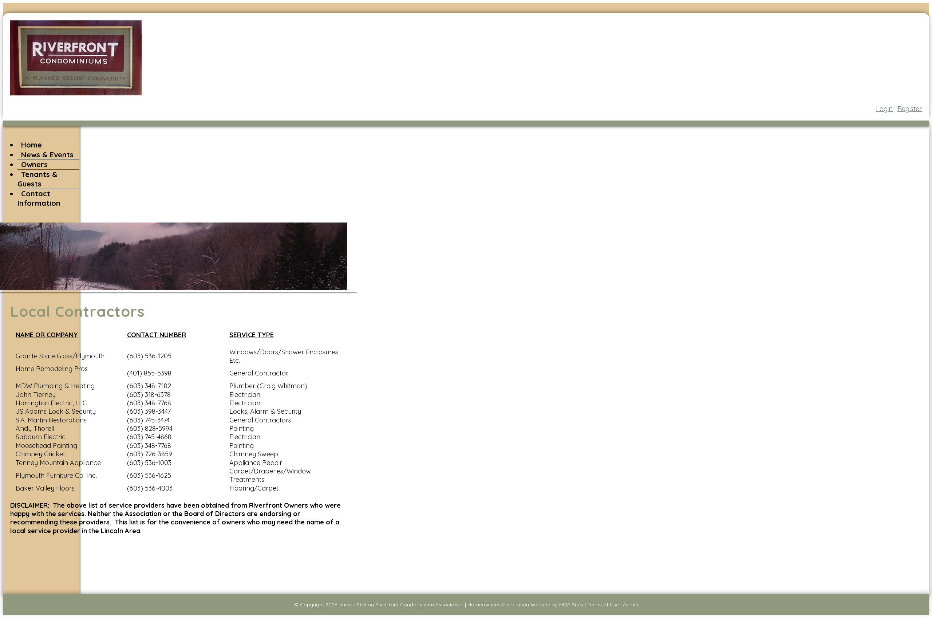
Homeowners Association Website (508, 604)
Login (884, 109)
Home (31, 144)
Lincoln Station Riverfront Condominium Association (401, 604)
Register (909, 109)
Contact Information (38, 198)
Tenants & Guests (37, 179)
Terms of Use (603, 604)
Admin (630, 604)
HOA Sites (571, 604)
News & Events (47, 154)
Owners (34, 164)
